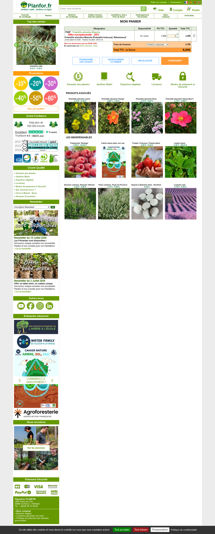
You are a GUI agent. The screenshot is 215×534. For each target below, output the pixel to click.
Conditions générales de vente (30, 516)
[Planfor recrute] (36, 469)
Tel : (17, 506)
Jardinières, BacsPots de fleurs (119, 16)
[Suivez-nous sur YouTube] (21, 306)
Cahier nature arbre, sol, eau (112, 143)
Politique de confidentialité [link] (184, 529)
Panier (195, 10)
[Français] (186, 2)
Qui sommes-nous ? (26, 190)
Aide (161, 10)
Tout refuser (140, 529)
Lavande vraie (179, 185)
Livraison (20, 183)
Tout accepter (121, 529)
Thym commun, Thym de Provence (112, 185)
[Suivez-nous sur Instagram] (40, 306)
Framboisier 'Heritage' (79, 143)
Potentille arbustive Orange (113, 99)
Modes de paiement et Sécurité (31, 186)
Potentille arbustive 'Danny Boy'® (180, 99)
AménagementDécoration (142, 16)
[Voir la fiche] (36, 45)
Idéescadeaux (166, 16)
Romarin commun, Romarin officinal (79, 185)
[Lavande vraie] (180, 219)
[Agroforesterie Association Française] (36, 417)
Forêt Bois (189, 15)
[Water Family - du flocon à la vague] (36, 348)
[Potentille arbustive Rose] (147, 133)
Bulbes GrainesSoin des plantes (95, 16)
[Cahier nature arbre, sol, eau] (114, 177)
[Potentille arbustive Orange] (114, 133)
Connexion (176, 2)
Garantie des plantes (26, 173)
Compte (178, 10)
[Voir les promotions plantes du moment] (36, 111)
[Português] (194, 2)
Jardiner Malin (23, 176)
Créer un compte (158, 2)
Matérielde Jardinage (72, 16)
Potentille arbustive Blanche (86, 32)
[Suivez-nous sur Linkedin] (49, 306)
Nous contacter (23, 511)
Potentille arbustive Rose (146, 99)
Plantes (48, 15)
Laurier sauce (179, 143)
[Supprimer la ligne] (193, 36)
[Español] (190, 2)
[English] (198, 2)
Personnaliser (160, 529)
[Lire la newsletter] (36, 250)
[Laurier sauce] (180, 177)
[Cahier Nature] (36, 407)
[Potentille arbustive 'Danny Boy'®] (180, 133)
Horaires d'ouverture (26, 196)
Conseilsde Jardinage (25, 16)
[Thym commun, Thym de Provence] (114, 219)
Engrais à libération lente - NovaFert (146, 185)
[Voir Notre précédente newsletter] (36, 293)
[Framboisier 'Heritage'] (80, 177)
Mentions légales (24, 513)
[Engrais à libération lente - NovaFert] (147, 219)
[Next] (55, 45)
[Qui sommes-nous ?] (36, 142)
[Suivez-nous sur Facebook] (30, 306)
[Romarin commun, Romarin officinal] (80, 219)
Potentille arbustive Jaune (79, 99)
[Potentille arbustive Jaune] (80, 133)
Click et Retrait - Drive (26, 193)
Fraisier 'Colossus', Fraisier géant (146, 143)
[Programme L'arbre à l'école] (36, 333)
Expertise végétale (25, 180)
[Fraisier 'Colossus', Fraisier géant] (147, 177)
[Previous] (16, 45)
